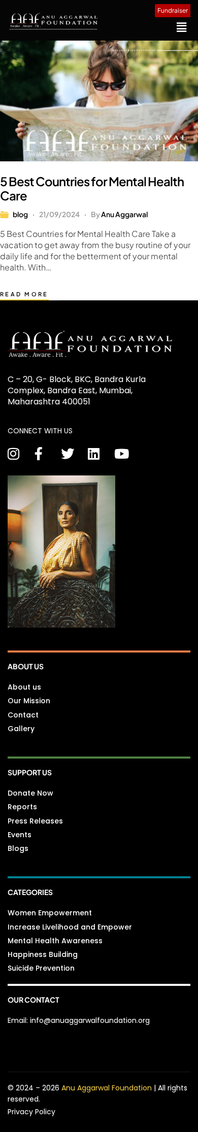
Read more (24, 294)
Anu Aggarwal (124, 214)
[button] (181, 27)
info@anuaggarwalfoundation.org (90, 1020)
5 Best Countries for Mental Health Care (92, 188)
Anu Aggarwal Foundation (107, 1088)
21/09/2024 (59, 214)
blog (20, 214)
